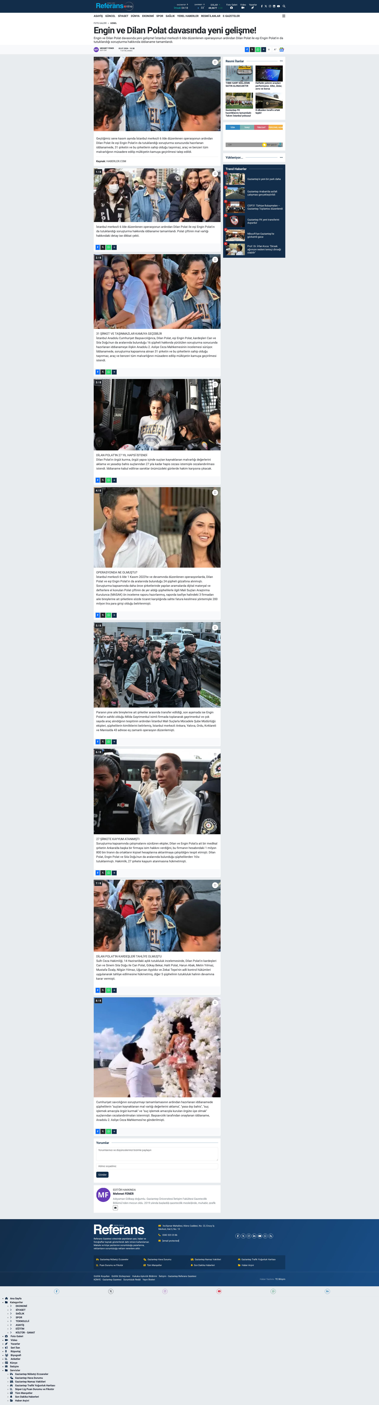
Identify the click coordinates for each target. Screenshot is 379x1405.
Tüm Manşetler (154, 1265)
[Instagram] (248, 1236)
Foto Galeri (100, 23)
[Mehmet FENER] (103, 1194)
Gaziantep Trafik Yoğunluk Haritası (258, 1259)
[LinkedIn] (254, 1236)
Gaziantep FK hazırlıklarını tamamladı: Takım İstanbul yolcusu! (239, 113)
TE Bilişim (280, 1279)
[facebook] (56, 1291)
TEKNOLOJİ (22, 1321)
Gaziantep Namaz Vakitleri (208, 1259)
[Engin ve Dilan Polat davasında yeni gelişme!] (157, 94)
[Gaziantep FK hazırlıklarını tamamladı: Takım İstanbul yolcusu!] (239, 100)
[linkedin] (327, 1291)
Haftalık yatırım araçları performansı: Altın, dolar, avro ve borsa (269, 86)
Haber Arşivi (248, 1265)
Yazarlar (15, 1343)
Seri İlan (15, 1347)
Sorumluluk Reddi (132, 1279)
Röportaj (15, 1351)
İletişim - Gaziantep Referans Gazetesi (177, 1276)
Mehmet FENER (123, 1193)
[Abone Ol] (281, 49)
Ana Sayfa (15, 1298)
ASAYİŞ (98, 15)
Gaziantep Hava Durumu (159, 1259)
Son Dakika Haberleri (204, 1265)
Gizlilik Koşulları (102, 1276)
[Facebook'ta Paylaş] (247, 49)
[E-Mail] (115, 1207)
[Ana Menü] (283, 16)
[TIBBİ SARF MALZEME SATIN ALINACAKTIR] (239, 73)
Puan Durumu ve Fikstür (111, 1265)
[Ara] (284, 6)
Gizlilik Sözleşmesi (120, 1276)
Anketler (15, 1358)
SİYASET (123, 15)
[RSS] (270, 1236)
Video (13, 1340)
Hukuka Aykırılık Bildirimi (144, 1276)
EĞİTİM (19, 1328)
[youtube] (219, 1291)
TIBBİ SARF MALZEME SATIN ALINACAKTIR (238, 84)
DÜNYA (135, 15)
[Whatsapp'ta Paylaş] (258, 49)
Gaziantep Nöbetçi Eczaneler (114, 1259)
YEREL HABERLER (188, 15)
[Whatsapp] (265, 1236)
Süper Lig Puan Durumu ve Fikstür (34, 1389)
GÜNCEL (110, 15)
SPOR (159, 15)
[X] (243, 1236)
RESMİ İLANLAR (210, 15)
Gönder (102, 1174)
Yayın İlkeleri (149, 1279)
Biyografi (15, 1355)
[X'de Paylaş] (252, 49)
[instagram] (165, 1291)
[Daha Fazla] (263, 49)
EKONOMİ (148, 15)
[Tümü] (281, 61)
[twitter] (110, 1291)
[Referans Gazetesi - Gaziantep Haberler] (114, 6)
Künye (13, 1362)
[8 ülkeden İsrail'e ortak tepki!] (269, 100)
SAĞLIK (170, 15)
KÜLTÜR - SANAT (25, 1332)
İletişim (14, 1366)
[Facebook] (237, 1236)
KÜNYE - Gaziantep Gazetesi (108, 1279)
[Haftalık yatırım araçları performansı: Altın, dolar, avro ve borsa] (269, 73)
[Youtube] (259, 1236)
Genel (113, 23)
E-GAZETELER (231, 15)
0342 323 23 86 (169, 1235)
